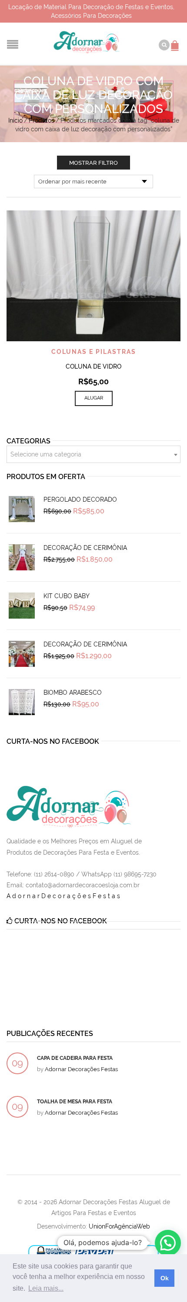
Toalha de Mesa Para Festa (74, 1102)
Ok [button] (164, 1278)
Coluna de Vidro (93, 366)
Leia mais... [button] (45, 1288)
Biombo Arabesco (72, 692)
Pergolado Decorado (80, 499)
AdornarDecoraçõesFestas (64, 895)
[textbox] (93, 454)
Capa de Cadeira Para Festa (75, 1058)
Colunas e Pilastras (93, 351)
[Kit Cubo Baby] (22, 605)
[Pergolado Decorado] (22, 509)
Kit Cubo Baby (66, 596)
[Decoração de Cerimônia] (22, 557)
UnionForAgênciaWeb (119, 1226)
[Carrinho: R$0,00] (176, 41)
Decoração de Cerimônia (85, 547)
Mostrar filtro (93, 163)
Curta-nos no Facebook (53, 741)
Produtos (41, 120)
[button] (168, 1243)
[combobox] (93, 454)
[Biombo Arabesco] (22, 702)
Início (15, 120)
